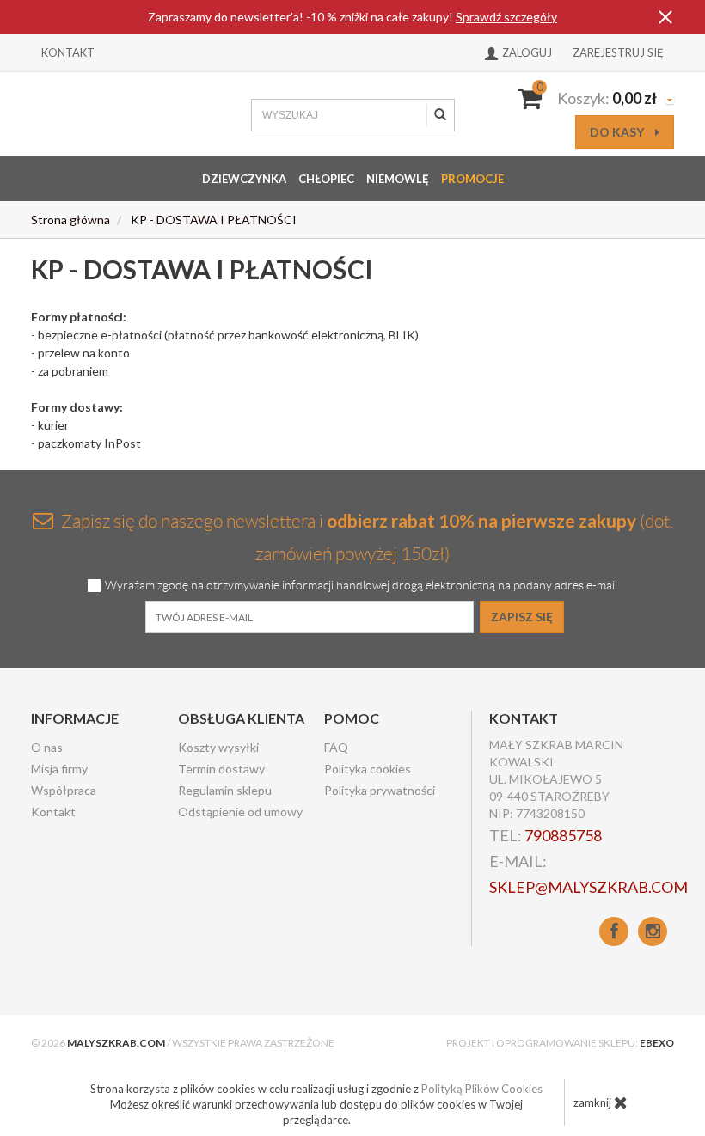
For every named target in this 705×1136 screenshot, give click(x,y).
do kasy (618, 132)
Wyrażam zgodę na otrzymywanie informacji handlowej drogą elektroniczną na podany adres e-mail (361, 585)
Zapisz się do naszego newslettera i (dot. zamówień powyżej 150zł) (365, 537)
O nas (47, 747)
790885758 (563, 835)
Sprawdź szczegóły (506, 16)
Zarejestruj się (618, 52)
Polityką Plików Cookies (482, 1089)
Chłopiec (326, 179)
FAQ (336, 747)
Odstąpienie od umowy (240, 811)
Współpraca (63, 790)
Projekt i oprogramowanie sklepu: (560, 1042)
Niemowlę (397, 179)
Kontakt (68, 52)
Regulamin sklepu (225, 790)
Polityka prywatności (379, 790)
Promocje (472, 179)
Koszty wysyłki (218, 747)
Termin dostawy (221, 768)
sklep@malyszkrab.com (588, 886)
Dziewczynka (244, 179)
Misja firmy (59, 768)
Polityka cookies (367, 768)
